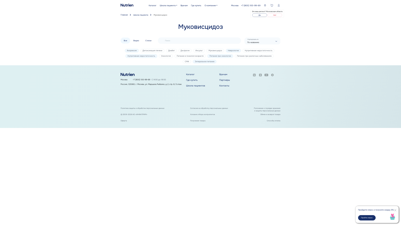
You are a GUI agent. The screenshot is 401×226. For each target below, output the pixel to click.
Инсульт (199, 50)
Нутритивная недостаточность (258, 50)
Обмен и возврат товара (270, 114)
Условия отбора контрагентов (202, 114)
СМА (187, 61)
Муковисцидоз (215, 50)
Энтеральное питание (204, 61)
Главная (124, 15)
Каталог (152, 5)
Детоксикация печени (152, 50)
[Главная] (127, 6)
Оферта (124, 121)
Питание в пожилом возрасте (190, 56)
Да (260, 15)
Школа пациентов (195, 85)
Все (125, 40)
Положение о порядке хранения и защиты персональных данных (267, 109)
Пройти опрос (367, 218)
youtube (266, 75)
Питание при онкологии (220, 56)
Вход (278, 6)
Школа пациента (168, 5)
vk (254, 75)
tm (272, 75)
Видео (136, 40)
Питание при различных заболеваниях (254, 56)
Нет (274, 15)
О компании (210, 5)
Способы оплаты (273, 121)
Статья (148, 40)
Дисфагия (185, 50)
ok (260, 75)
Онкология (166, 56)
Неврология (233, 50)
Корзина (271, 6)
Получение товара (197, 121)
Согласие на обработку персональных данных (209, 108)
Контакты (224, 85)
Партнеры (224, 80)
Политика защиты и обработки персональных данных (142, 108)
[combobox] (262, 40)
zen (278, 75)
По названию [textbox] (253, 42)
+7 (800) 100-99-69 (141, 79)
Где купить (196, 5)
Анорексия (132, 50)
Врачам (184, 5)
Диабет (171, 50)
